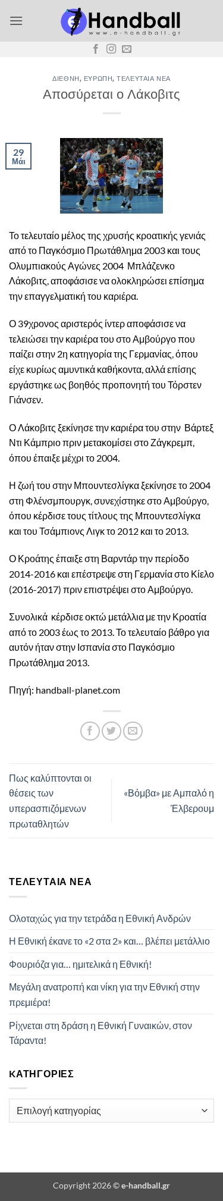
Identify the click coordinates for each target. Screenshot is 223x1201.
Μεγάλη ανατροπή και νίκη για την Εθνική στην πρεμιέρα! (104, 994)
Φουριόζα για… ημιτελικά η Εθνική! (80, 964)
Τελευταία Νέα (143, 78)
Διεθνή (65, 78)
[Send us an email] (126, 49)
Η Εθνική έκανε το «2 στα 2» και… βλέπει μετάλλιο (109, 940)
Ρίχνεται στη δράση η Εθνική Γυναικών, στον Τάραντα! (100, 1033)
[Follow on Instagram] (111, 49)
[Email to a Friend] (133, 731)
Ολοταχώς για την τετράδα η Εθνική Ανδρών (100, 918)
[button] (16, 20)
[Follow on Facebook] (95, 49)
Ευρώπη (98, 78)
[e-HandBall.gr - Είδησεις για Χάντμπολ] (118, 21)
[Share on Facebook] (90, 731)
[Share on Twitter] (111, 731)
